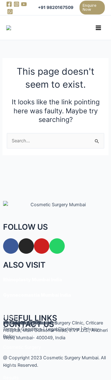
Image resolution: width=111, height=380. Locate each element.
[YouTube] (24, 4)
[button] (92, 8)
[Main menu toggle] (98, 27)
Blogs (9, 362)
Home (9, 316)
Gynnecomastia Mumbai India (37, 295)
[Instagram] (16, 4)
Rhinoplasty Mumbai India (32, 279)
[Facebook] (9, 4)
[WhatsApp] (10, 12)
